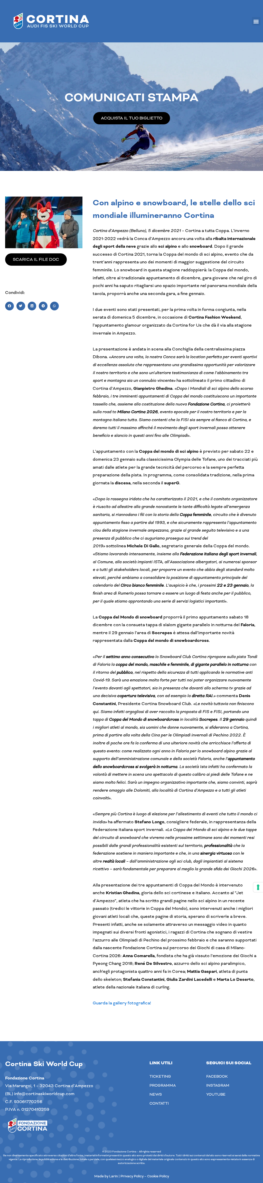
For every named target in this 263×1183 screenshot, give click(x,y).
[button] (256, 21)
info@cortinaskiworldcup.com (44, 1093)
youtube (216, 1094)
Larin (113, 1176)
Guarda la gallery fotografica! (122, 1003)
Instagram (217, 1085)
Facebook (217, 1076)
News (155, 1094)
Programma (162, 1085)
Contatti (159, 1103)
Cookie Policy (158, 1176)
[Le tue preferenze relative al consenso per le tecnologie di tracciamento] (258, 887)
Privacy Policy (132, 1176)
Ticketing (160, 1076)
